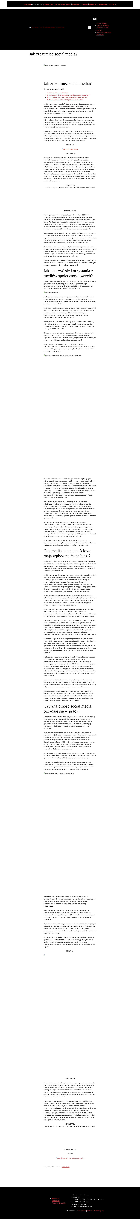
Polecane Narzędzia (59, 1203)
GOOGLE (46, 4)
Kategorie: (27, 4)
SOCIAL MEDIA (60, 4)
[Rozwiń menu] (89, 27)
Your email (50, 199)
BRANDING (76, 4)
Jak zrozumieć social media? (57, 93)
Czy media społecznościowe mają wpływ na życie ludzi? (67, 97)
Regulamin (55, 1198)
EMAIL (68, 4)
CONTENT (84, 4)
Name (49, 195)
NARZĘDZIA (93, 4)
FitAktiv (90, 1211)
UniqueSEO (82, 1211)
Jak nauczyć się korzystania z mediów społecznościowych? (68, 95)
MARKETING (103, 4)
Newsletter (55, 1201)
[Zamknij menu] (94, 19)
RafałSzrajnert (99, 1211)
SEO (51, 4)
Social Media (65, 1167)
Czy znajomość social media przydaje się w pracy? (65, 100)
